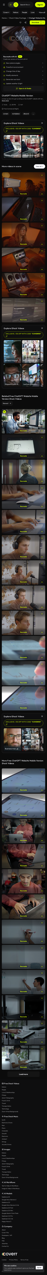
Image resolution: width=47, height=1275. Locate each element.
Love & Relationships (8, 1092)
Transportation (6, 1106)
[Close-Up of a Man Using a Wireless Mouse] (23, 497)
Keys (3, 1125)
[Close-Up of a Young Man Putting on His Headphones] (23, 623)
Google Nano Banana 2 (9, 1199)
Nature (4, 1087)
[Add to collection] (20, 22)
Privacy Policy (13, 1260)
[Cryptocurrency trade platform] (23, 806)
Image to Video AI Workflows (11, 1188)
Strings (4, 1142)
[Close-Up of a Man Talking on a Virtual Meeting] (23, 547)
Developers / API (7, 1235)
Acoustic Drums (6, 1144)
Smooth (4, 1133)
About (3, 1230)
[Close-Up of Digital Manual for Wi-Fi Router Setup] (23, 446)
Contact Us (5, 1246)
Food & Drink (6, 1100)
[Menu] (4, 5)
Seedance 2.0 (6, 1202)
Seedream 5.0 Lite (7, 1219)
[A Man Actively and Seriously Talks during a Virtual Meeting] (23, 598)
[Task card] (23, 310)
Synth (3, 1120)
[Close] (42, 123)
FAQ (3, 1241)
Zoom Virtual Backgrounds (10, 1111)
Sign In (40, 5)
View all (42, 12)
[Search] (15, 4)
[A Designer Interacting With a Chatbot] (23, 235)
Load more (23, 1074)
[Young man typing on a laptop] (23, 906)
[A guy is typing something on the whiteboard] (23, 982)
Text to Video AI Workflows (10, 1186)
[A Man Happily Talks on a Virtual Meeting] (23, 572)
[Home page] (9, 1254)
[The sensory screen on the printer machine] (23, 1032)
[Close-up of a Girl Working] (23, 285)
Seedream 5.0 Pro (7, 1216)
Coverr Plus (5, 1232)
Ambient (4, 1139)
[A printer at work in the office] (23, 1007)
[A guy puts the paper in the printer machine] (23, 1058)
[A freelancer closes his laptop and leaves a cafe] (23, 831)
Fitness (4, 1095)
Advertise (5, 1243)
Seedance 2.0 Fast (7, 1208)
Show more (5, 100)
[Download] (42, 194)
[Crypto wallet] (23, 780)
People (4, 1090)
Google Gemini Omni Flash (10, 1213)
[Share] (25, 22)
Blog (3, 1238)
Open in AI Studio (25, 88)
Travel (4, 1103)
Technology (5, 1109)
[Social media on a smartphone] (23, 648)
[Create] (10, 4)
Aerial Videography (8, 1098)
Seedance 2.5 (6, 1197)
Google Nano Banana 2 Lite (10, 1205)
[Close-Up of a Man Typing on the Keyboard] (23, 522)
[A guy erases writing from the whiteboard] (23, 957)
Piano (3, 1128)
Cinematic (5, 1131)
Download (35, 22)
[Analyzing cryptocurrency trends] (23, 673)
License (4, 1260)
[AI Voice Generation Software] (23, 209)
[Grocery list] (23, 698)
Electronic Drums (7, 1122)
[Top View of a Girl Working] (23, 260)
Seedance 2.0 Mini (7, 1210)
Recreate (23, 194)
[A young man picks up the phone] (23, 856)
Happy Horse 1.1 (6, 1221)
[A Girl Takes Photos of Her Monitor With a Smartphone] (23, 184)
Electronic (5, 1136)
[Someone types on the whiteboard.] (23, 932)
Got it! (39, 1268)
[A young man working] (23, 881)
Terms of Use (24, 1260)
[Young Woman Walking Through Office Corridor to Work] (23, 472)
